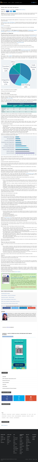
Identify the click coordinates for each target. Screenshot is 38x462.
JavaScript (3, 417)
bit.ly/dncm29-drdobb (20, 42)
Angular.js (8, 436)
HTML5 (7, 417)
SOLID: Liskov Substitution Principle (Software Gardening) (10, 301)
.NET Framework (16, 417)
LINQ (29, 414)
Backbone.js (9, 440)
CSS (7, 443)
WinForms (15, 452)
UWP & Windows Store (21, 449)
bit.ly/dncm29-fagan (33, 35)
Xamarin (21, 441)
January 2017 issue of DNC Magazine (9, 22)
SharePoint (18, 414)
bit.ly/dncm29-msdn (8, 217)
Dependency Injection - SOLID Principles (7, 297)
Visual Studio (15, 437)
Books (27, 446)
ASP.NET (13, 414)
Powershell (21, 443)
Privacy (34, 459)
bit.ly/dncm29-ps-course (30, 173)
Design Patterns (23, 414)
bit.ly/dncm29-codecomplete (25, 49)
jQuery (8, 439)
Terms (36, 459)
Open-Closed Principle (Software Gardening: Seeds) (9, 303)
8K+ (19, 399)
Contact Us (26, 459)
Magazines (27, 445)
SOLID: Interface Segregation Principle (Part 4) (8, 299)
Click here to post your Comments (7, 336)
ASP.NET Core (9, 414)
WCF (34, 414)
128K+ (30, 399)
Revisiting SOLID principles (5, 293)
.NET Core (11, 417)
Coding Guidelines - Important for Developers (8, 295)
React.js (8, 437)
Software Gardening (22, 9)
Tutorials (9, 2)
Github (33, 439)
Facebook (34, 436)
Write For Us (30, 459)
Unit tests (2, 25)
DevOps (21, 440)
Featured (13, 2)
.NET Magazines (17, 2)
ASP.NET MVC (4, 414)
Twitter (33, 437)
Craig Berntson (7, 9)
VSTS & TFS (15, 439)
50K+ (7, 399)
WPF (32, 414)
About (21, 2)
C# (27, 414)
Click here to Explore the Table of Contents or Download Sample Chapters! (23, 287)
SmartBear (10, 55)
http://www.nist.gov (10, 98)
